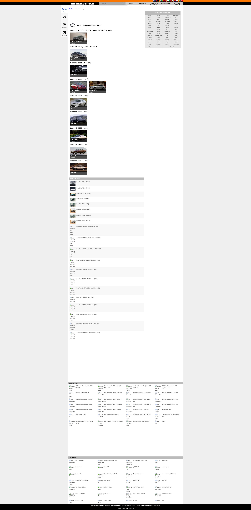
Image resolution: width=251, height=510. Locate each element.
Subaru (158, 43)
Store (131, 4)
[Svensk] (161, 1)
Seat (167, 41)
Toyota (77, 9)
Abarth (149, 15)
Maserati (167, 33)
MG (167, 35)
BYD (150, 21)
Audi (176, 17)
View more (171, 47)
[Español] (165, 1)
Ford (149, 27)
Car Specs (142, 4)
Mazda (176, 33)
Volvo (149, 47)
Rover (149, 41)
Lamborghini (150, 31)
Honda (167, 27)
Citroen (149, 23)
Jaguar (158, 29)
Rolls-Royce (176, 39)
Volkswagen (176, 45)
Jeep (167, 29)
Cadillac (158, 21)
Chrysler (176, 21)
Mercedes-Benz (158, 35)
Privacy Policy (125, 508)
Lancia (158, 31)
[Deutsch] (158, 1)
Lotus (158, 33)
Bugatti (167, 19)
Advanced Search (177, 3)
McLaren (150, 35)
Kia (176, 29)
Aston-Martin (167, 17)
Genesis (158, 27)
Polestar (150, 39)
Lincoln (149, 33)
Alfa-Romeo (176, 15)
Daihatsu (176, 23)
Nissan (158, 37)
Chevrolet (167, 21)
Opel (167, 37)
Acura (158, 15)
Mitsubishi (149, 37)
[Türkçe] (182, 1)
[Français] (156, 1)
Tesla (176, 43)
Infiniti (149, 29)
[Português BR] (180, 1)
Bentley (149, 19)
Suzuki (167, 43)
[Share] (249, 130)
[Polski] (177, 1)
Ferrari (167, 25)
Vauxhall (158, 45)
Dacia (167, 23)
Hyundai (176, 27)
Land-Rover (167, 31)
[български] (172, 1)
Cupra (158, 23)
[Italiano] (170, 1)
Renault (167, 39)
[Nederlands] (175, 1)
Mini (176, 35)
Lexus (176, 31)
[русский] (168, 1)
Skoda (176, 41)
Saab (158, 41)
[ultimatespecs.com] (82, 4)
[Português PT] (163, 1)
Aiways (167, 15)
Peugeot (176, 37)
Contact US (131, 508)
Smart (149, 43)
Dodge (149, 25)
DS (158, 25)
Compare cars (166, 4)
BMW (158, 19)
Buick (176, 19)
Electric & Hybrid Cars (154, 3)
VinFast (167, 45)
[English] (154, 1)
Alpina (149, 17)
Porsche (158, 39)
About (119, 508)
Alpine (158, 17)
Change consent (157, 505)
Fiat (176, 25)
